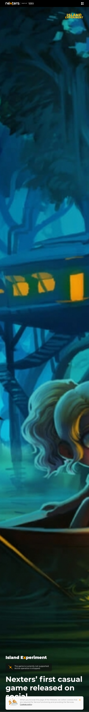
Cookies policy (26, 704)
